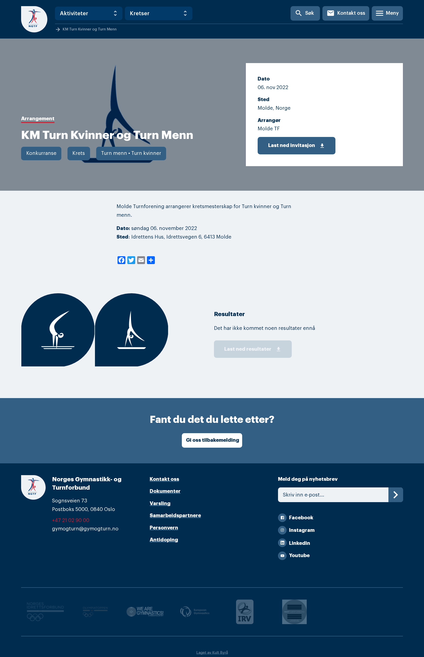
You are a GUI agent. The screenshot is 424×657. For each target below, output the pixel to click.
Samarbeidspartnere (175, 515)
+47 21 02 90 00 (70, 520)
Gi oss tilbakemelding (212, 440)
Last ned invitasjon (296, 146)
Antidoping (164, 539)
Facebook (301, 517)
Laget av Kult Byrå (212, 653)
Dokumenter (165, 491)
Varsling (160, 503)
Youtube (299, 555)
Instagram (302, 530)
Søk (304, 13)
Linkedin (299, 543)
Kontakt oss (346, 13)
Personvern (164, 527)
